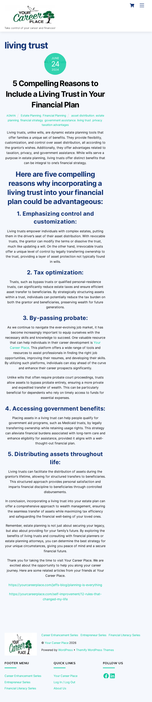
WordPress (65, 650)
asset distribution (82, 115)
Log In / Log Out (64, 682)
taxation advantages (55, 124)
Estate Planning (31, 115)
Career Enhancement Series (59, 635)
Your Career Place (56, 642)
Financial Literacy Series (124, 635)
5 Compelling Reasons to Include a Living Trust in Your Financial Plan (55, 94)
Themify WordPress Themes (95, 650)
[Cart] (132, 5)
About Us (60, 688)
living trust (84, 120)
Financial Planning (54, 115)
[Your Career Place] (34, 23)
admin (11, 115)
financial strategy (31, 120)
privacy (97, 120)
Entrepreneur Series (93, 635)
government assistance (60, 120)
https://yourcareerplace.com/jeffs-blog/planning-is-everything (55, 585)
